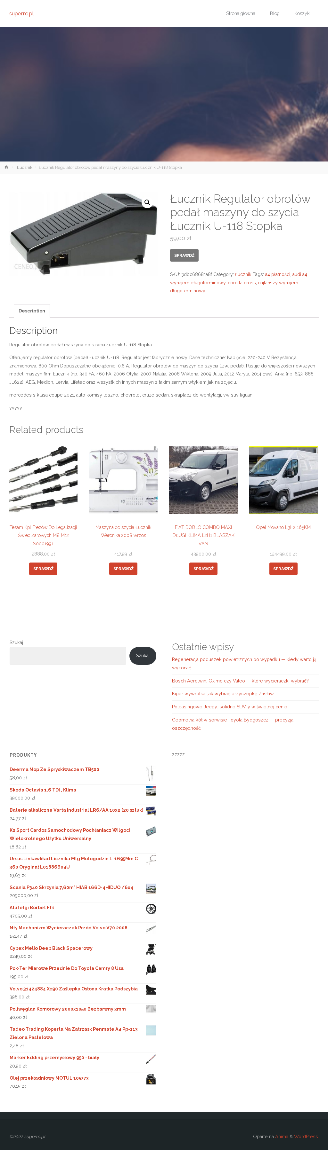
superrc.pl (21, 13)
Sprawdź (184, 255)
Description (32, 310)
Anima (281, 1136)
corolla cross (242, 282)
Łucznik (24, 167)
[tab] (32, 311)
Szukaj (16, 642)
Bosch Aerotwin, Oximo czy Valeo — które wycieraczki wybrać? (240, 680)
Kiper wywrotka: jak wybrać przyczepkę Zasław (223, 693)
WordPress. (306, 1136)
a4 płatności (277, 274)
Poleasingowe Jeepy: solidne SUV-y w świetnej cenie (229, 706)
